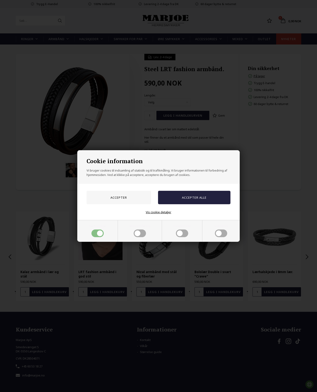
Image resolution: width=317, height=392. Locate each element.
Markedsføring (139, 226)
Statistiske (221, 226)
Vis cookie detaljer (158, 212)
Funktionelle (182, 226)
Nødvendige (97, 226)
